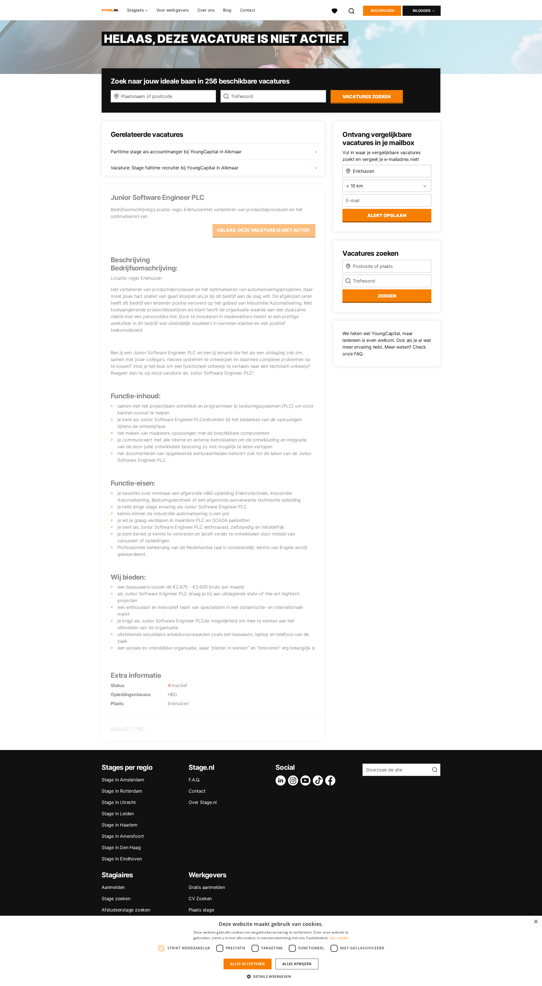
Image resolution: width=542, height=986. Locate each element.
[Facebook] (331, 780)
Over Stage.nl (203, 802)
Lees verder (339, 937)
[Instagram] (294, 780)
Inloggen (421, 11)
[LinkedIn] (282, 780)
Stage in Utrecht (119, 802)
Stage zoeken (116, 898)
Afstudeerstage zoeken (126, 910)
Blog (227, 10)
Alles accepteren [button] (247, 963)
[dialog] (271, 951)
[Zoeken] (351, 10)
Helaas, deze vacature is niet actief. (264, 230)
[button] (271, 976)
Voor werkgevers (172, 10)
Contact (247, 10)
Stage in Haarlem (119, 825)
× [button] (536, 922)
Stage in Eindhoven (122, 859)
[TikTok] (319, 780)
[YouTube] (306, 780)
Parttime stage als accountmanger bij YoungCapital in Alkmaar (176, 151)
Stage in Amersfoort (123, 836)
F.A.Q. (194, 779)
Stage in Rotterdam (122, 791)
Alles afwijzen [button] (297, 963)
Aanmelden (113, 887)
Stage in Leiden (118, 813)
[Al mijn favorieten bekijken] (334, 10)
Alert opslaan (386, 215)
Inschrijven (382, 11)
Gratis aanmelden (207, 887)
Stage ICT (121, 728)
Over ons (206, 10)
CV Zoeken (200, 898)
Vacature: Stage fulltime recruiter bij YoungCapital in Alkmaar (175, 167)
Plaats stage (201, 910)
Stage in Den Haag (121, 847)
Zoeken (387, 296)
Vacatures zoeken (366, 96)
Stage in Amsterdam (123, 779)
